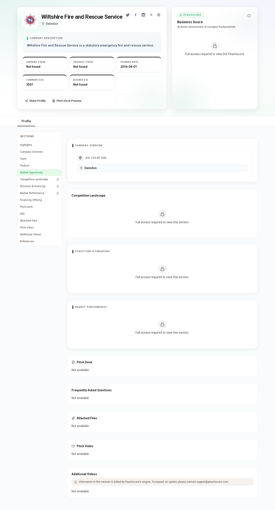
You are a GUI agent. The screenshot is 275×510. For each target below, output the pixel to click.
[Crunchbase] (151, 14)
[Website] (158, 14)
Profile (26, 121)
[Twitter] (127, 14)
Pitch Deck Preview (69, 100)
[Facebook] (135, 14)
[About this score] (249, 15)
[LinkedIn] (143, 14)
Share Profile (37, 100)
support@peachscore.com (212, 481)
